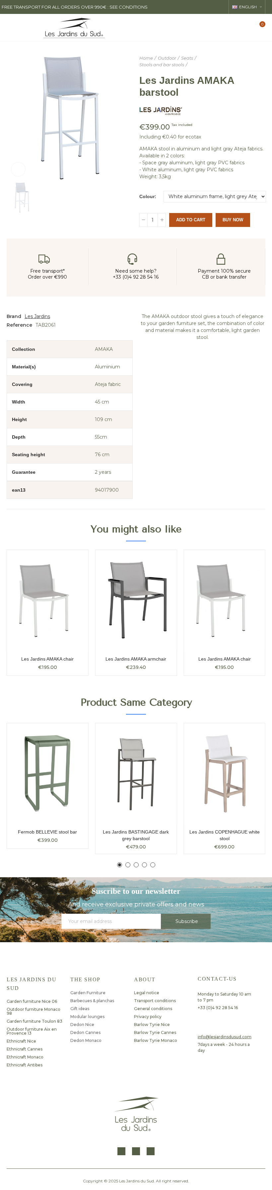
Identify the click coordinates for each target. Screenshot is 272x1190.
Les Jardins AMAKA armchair (135, 659)
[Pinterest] (151, 1151)
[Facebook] (121, 1151)
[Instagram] (136, 1151)
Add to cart (190, 219)
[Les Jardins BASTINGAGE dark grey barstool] (136, 773)
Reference (19, 325)
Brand (14, 316)
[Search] (236, 27)
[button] (119, 864)
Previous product (244, 61)
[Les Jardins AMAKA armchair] (136, 600)
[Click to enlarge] (18, 169)
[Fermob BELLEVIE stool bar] (47, 773)
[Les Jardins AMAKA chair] (47, 600)
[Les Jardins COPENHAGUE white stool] (224, 773)
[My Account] (248, 28)
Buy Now (233, 219)
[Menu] (12, 28)
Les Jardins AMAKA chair (47, 659)
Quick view (72, 562)
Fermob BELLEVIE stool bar (47, 832)
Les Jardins (37, 316)
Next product (260, 61)
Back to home (252, 61)
